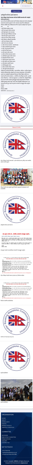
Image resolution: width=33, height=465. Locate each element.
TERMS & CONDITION (8, 427)
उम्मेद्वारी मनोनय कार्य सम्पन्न (7, 225)
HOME (4, 418)
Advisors (5, 435)
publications (6, 439)
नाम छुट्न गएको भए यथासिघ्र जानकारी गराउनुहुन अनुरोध (13, 250)
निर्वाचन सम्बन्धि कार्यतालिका (7, 300)
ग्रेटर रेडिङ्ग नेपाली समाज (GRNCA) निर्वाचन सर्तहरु (12, 275)
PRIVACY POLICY (7, 425)
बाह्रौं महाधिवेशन (4, 372)
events (4, 423)
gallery (4, 440)
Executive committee (9, 437)
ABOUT (4, 420)
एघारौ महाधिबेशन (4, 402)
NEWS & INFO (6, 422)
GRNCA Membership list (7, 336)
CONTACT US (5, 442)
